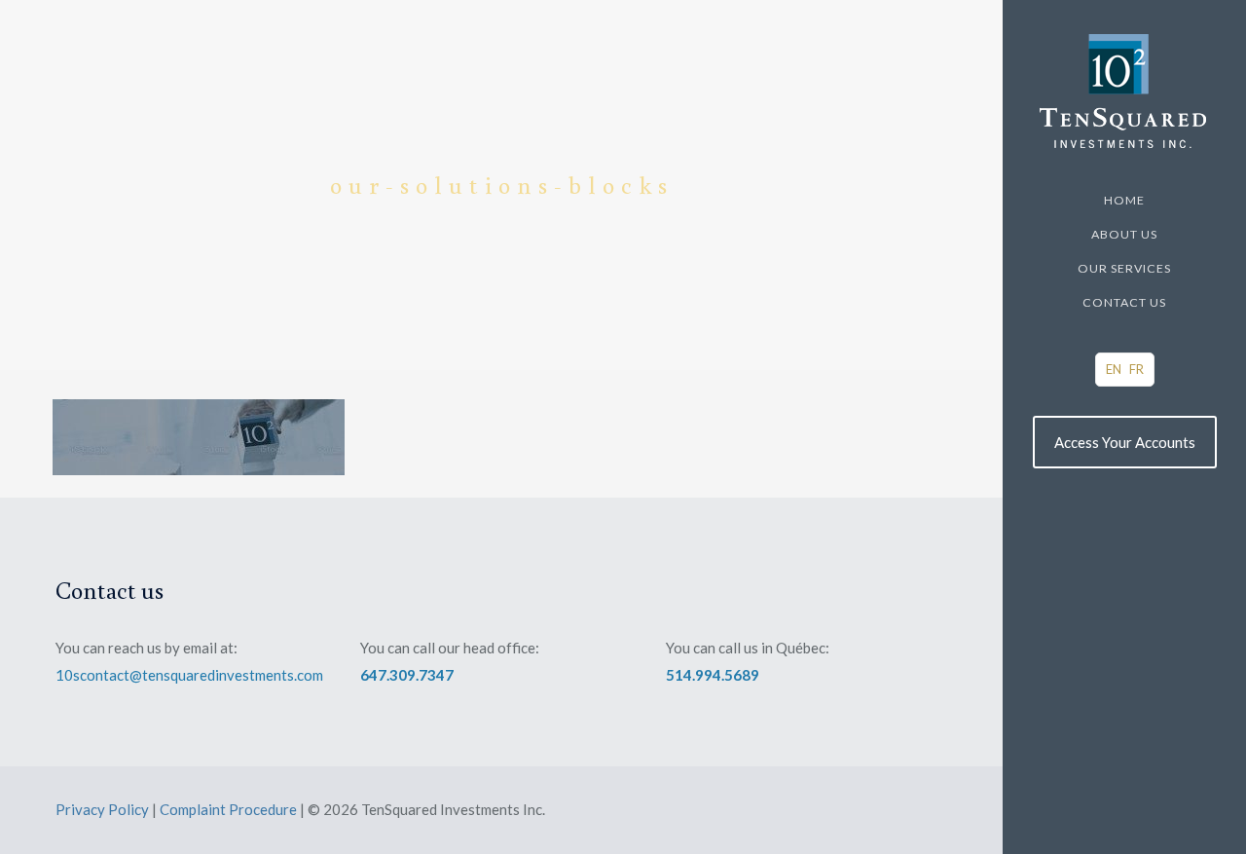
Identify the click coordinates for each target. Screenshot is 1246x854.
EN (1113, 369)
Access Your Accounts (1124, 442)
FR (1136, 369)
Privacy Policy (102, 809)
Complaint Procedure (228, 809)
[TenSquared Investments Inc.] (1124, 91)
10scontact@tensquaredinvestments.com (189, 675)
